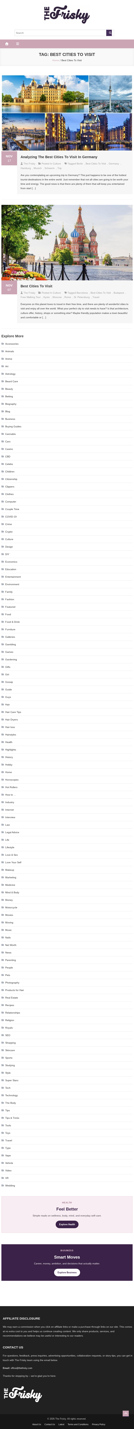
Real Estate (11, 997)
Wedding (10, 1185)
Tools (8, 1125)
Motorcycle (11, 907)
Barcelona (82, 292)
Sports (8, 1057)
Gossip (9, 682)
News (8, 952)
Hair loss (10, 727)
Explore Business (67, 1272)
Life (7, 839)
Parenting (10, 960)
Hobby (8, 764)
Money (9, 900)
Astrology (10, 373)
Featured (10, 606)
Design (9, 546)
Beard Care (11, 381)
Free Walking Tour (31, 297)
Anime (8, 358)
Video (8, 1170)
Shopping (10, 1042)
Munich (38, 168)
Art (6, 366)
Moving (9, 922)
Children (9, 471)
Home (8, 772)
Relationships (12, 1012)
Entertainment (13, 576)
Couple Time (12, 509)
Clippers (9, 486)
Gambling (10, 644)
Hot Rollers (11, 787)
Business (10, 419)
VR (7, 1178)
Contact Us (49, 1424)
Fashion (9, 599)
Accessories (11, 343)
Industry (9, 802)
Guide (8, 689)
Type (8, 1148)
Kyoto (46, 297)
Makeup (9, 869)
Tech (7, 1087)
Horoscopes (11, 779)
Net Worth (10, 945)
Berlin (80, 163)
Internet (9, 809)
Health (8, 742)
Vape (8, 1155)
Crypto (9, 531)
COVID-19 (11, 516)
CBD (7, 456)
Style (8, 1072)
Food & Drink (12, 621)
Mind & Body (12, 892)
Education (10, 569)
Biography (10, 404)
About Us (36, 1424)
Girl (7, 674)
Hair (7, 704)
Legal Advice (12, 832)
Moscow (57, 297)
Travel (8, 1140)
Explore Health (67, 1224)
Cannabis (10, 434)
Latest (61, 1424)
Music (8, 930)
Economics (11, 561)
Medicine (10, 885)
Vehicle (9, 1163)
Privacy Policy (98, 1424)
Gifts (7, 667)
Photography (12, 982)
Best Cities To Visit (96, 163)
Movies (9, 915)
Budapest (119, 292)
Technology (11, 1095)
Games (9, 652)
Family (9, 591)
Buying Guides (13, 426)
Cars (7, 441)
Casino (9, 449)
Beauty (9, 388)
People (9, 967)
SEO (7, 1035)
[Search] (109, 33)
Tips (7, 1110)
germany (114, 163)
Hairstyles (10, 734)
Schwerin (49, 168)
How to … (10, 794)
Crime (8, 524)
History (9, 757)
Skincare (10, 1050)
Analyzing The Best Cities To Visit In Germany (59, 157)
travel (95, 297)
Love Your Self (13, 862)
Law (7, 824)
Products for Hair (14, 990)
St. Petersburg (82, 297)
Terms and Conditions (78, 1424)
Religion (9, 1020)
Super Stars (11, 1080)
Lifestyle (9, 847)
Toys (7, 1133)
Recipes (9, 1005)
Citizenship (11, 479)
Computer (10, 501)
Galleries (10, 636)
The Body (10, 1102)
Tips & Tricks (12, 1117)
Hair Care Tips (13, 712)
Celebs (9, 464)
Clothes (9, 494)
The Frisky (29, 163)
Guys (8, 697)
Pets (7, 975)
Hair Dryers (11, 719)
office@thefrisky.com (21, 1368)
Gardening (11, 659)
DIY (7, 554)
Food (8, 614)
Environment (12, 584)
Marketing (10, 877)
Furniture (10, 629)
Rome (67, 297)
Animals (9, 351)
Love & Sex (11, 854)
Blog (7, 411)
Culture (57, 163)
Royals (9, 1027)
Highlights (10, 749)
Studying (10, 1065)
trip (59, 168)
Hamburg (26, 168)
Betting (9, 396)
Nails (8, 937)
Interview (10, 817)
